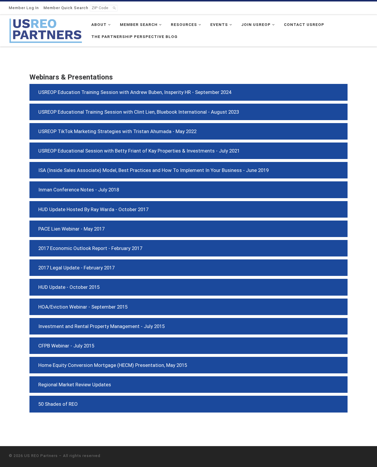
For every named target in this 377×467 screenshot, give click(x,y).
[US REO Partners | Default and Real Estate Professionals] (45, 30)
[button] (188, 92)
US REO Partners (41, 455)
